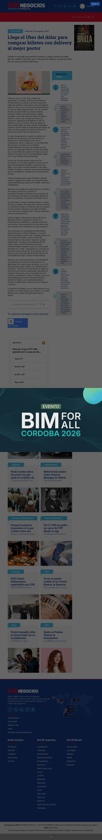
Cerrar (94, 4)
